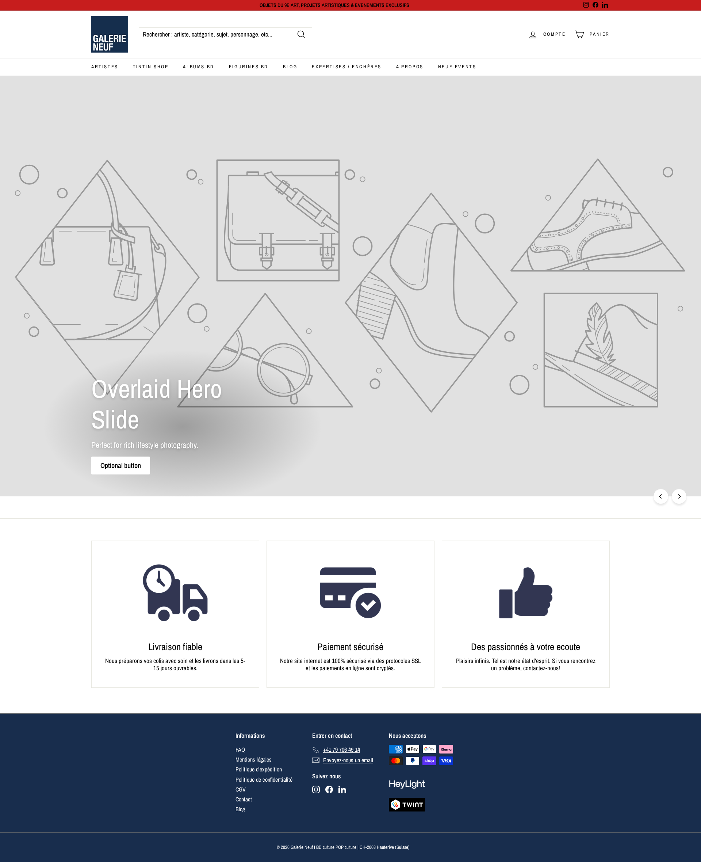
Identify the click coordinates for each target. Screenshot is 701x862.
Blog (290, 67)
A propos (410, 67)
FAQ (240, 749)
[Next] (679, 496)
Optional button (120, 465)
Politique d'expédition (258, 769)
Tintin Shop (151, 67)
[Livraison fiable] (175, 593)
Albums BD (198, 67)
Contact (243, 799)
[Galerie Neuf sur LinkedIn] (342, 789)
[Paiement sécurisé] (350, 593)
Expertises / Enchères (347, 67)
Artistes (104, 67)
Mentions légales (253, 759)
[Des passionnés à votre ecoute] (525, 593)
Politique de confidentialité (263, 779)
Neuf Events (457, 67)
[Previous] (661, 496)
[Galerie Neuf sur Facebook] (329, 789)
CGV (240, 789)
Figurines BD (248, 67)
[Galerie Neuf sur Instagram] (316, 789)
